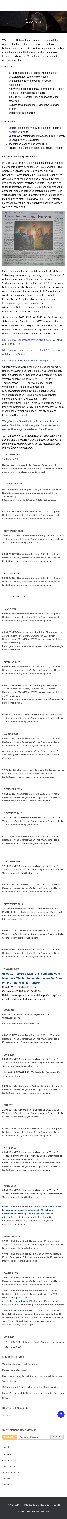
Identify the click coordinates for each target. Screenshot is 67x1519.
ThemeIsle (44, 1512)
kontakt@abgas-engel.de (24, 1324)
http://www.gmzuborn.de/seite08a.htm (21, 1023)
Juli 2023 (6, 1454)
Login (57, 1505)
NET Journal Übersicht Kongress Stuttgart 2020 (28, 360)
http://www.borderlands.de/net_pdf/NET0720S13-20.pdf (29, 500)
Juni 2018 (7, 1484)
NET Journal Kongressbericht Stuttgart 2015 (26, 340)
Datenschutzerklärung (36, 1505)
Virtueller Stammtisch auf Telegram (19, 1364)
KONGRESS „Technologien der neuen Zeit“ (39, 1072)
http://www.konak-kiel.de (49, 670)
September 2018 (10, 1472)
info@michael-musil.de (13, 1304)
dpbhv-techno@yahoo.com (24, 542)
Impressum (13, 1505)
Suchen (57, 1437)
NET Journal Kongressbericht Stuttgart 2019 (26, 350)
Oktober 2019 (9, 1460)
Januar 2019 (8, 1466)
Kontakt (13, 132)
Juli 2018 (6, 1478)
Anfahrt (54, 773)
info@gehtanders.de (44, 777)
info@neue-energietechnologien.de (34, 518)
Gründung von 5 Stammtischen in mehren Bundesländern (30, 1387)
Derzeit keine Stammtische (15, 1370)
